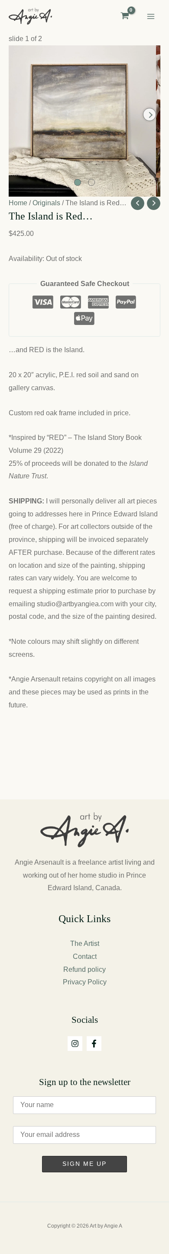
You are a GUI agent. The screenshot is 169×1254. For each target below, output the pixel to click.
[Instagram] (75, 1043)
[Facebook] (94, 1043)
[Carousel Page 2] (91, 182)
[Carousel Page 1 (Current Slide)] (77, 182)
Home (18, 203)
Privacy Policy (85, 982)
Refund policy (84, 969)
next (149, 114)
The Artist (84, 943)
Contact (85, 956)
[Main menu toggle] (150, 16)
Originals (46, 203)
